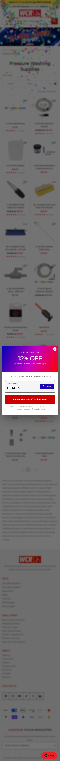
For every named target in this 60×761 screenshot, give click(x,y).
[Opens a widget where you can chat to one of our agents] (49, 756)
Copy (48, 386)
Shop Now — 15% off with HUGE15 (30, 399)
